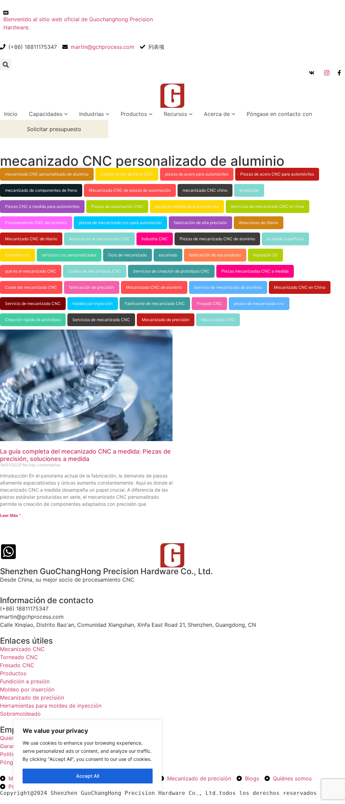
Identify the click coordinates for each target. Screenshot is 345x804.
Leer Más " (10, 515)
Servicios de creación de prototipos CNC (171, 271)
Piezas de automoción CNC (117, 206)
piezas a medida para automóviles (187, 206)
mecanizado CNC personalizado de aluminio (47, 174)
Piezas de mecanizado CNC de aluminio (217, 238)
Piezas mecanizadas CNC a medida (255, 271)
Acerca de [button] (217, 114)
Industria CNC (155, 238)
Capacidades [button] (45, 114)
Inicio (11, 114)
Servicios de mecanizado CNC (101, 319)
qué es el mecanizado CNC (30, 271)
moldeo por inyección (92, 303)
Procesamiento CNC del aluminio (36, 222)
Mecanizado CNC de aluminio (154, 287)
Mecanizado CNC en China (299, 287)
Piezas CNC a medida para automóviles (42, 206)
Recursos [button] (175, 114)
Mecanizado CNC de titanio (31, 238)
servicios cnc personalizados (69, 254)
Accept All (87, 776)
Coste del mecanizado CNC (31, 287)
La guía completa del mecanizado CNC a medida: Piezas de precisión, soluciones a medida (85, 455)
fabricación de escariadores (215, 254)
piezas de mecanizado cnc (259, 303)
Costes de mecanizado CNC (94, 271)
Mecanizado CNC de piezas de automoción (130, 190)
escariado (168, 254)
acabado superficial (285, 238)
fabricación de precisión (91, 287)
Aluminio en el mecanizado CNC (99, 238)
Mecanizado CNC (218, 319)
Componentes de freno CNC (126, 174)
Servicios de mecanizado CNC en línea (267, 206)
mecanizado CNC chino (205, 190)
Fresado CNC (209, 303)
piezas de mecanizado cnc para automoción (120, 222)
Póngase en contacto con (279, 114)
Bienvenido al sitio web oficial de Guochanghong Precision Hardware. (78, 23)
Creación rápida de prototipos (33, 319)
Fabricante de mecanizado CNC (155, 303)
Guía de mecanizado (127, 254)
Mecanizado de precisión (165, 319)
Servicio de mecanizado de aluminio (228, 287)
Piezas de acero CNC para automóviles (277, 174)
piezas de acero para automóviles (196, 174)
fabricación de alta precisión (200, 222)
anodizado (249, 190)
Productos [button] (134, 114)
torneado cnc (17, 254)
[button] (5, 64)
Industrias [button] (91, 114)
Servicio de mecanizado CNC (33, 303)
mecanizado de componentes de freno (41, 190)
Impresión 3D (265, 254)
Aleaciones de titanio (258, 222)
